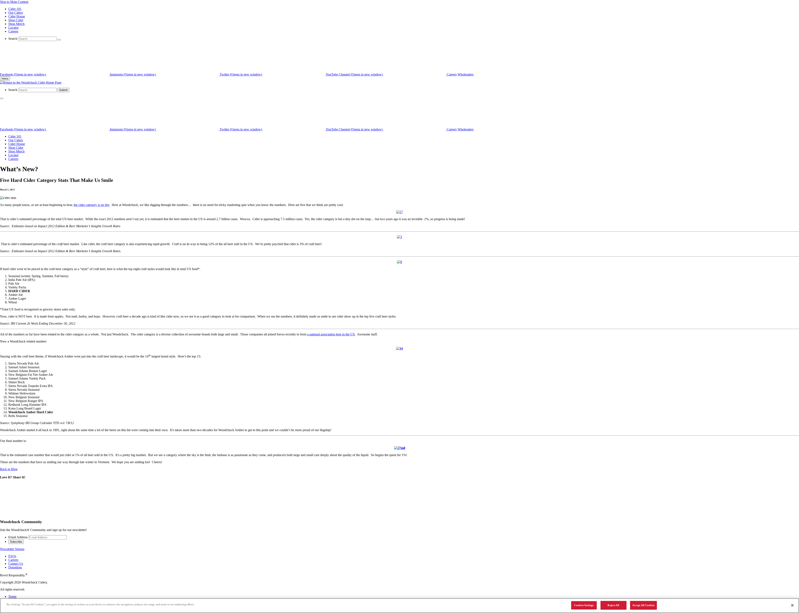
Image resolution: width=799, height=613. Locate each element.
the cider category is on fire (91, 205)
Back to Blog (8, 469)
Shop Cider (15, 20)
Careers (13, 31)
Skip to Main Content (14, 2)
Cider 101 (14, 9)
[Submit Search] (59, 39)
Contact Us (15, 563)
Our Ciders (15, 12)
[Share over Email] (158, 514)
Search (12, 38)
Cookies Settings (584, 605)
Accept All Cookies (643, 605)
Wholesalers (466, 74)
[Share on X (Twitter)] (31, 514)
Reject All (613, 605)
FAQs (12, 556)
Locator (13, 27)
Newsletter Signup (12, 549)
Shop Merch (16, 24)
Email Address (17, 537)
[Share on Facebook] (94, 514)
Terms (12, 596)
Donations (15, 567)
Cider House (16, 16)
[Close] (792, 605)
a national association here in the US (331, 334)
